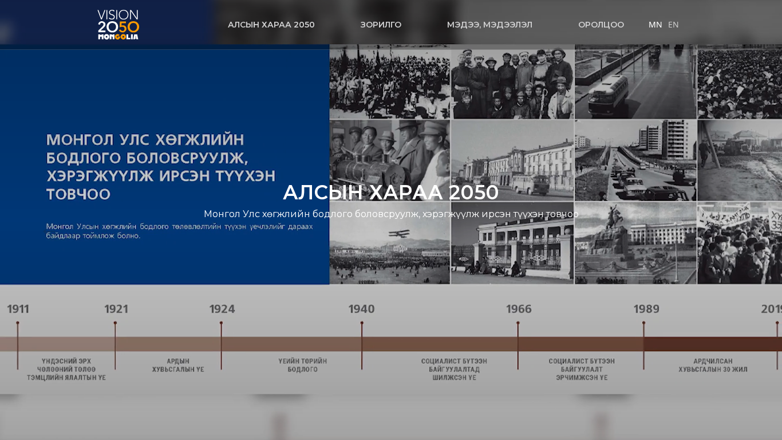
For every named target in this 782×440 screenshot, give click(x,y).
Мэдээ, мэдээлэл (489, 24)
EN (673, 24)
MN (655, 24)
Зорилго (381, 24)
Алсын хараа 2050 (271, 24)
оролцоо (601, 24)
